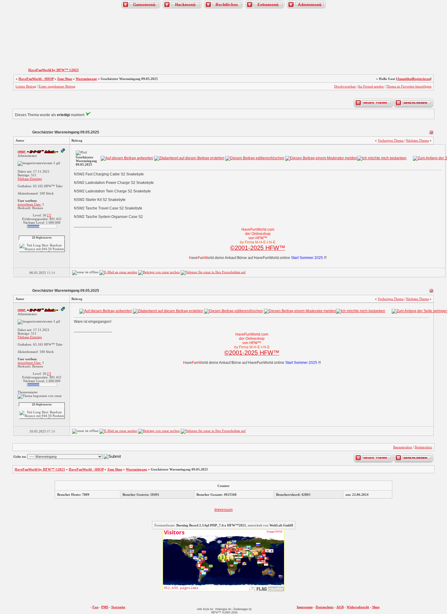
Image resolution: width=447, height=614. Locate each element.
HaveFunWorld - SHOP (36, 79)
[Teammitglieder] (407, 49)
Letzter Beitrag (26, 86)
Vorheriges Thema (391, 140)
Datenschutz (325, 607)
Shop (375, 607)
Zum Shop (64, 79)
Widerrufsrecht (358, 607)
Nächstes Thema (417, 140)
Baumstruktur (402, 447)
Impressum (223, 510)
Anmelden (404, 79)
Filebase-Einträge (30, 179)
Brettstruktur (423, 447)
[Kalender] (65, 49)
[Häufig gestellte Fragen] (39, 49)
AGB (340, 607)
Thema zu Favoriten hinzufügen (408, 86)
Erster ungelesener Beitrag (57, 86)
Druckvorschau (345, 86)
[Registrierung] (13, 49)
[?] (49, 215)
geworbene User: (29, 204)
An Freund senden (371, 86)
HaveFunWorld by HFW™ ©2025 (53, 70)
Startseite (118, 607)
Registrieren (421, 79)
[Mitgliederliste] (434, 49)
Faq (95, 607)
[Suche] (381, 49)
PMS (104, 607)
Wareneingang (86, 79)
